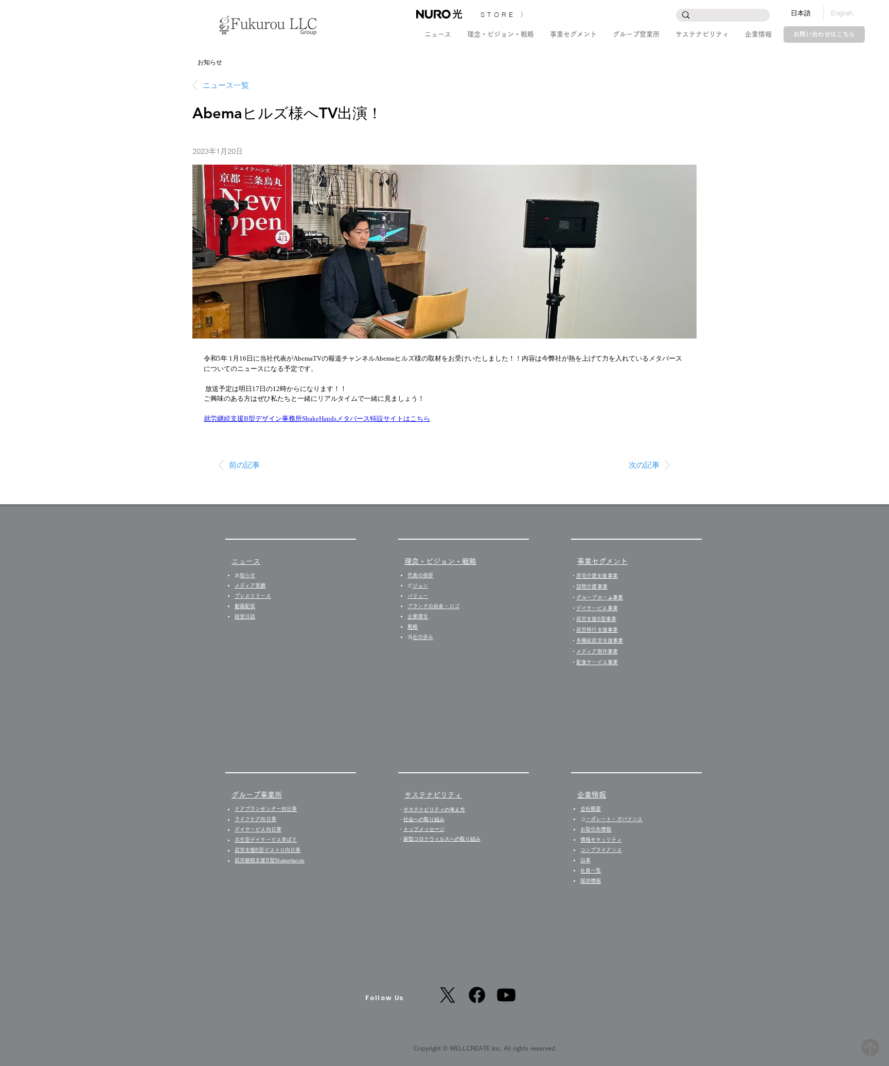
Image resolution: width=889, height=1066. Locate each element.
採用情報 (593, 880)
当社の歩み (423, 636)
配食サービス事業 (597, 662)
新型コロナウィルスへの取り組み (442, 839)
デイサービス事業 (597, 608)
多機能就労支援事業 (599, 640)
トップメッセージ (423, 829)
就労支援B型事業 (596, 618)
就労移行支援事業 (597, 629)
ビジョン (420, 585)
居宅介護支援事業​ (597, 575)
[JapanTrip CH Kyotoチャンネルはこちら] (506, 995)
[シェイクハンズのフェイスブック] (477, 995)
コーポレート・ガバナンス (614, 819)
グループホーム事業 (599, 597)
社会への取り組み (423, 819)
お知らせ (247, 575)
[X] (447, 995)
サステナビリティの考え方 (434, 809)
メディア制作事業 (597, 651)
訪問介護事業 (592, 586)
